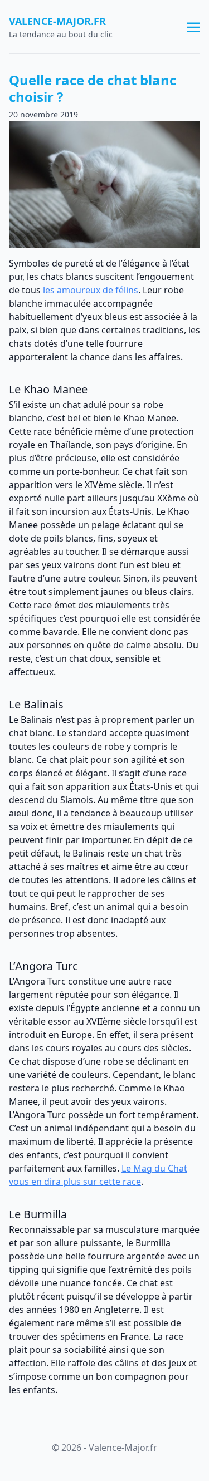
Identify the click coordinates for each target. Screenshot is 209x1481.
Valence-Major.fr (57, 21)
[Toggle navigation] (193, 26)
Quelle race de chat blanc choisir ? (92, 88)
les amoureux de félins (90, 290)
